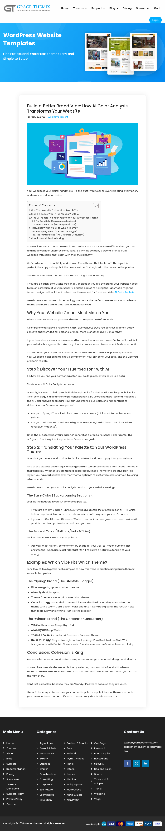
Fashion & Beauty (77, 743)
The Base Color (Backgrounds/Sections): (56, 221)
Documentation (15, 769)
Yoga (97, 799)
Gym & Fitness (75, 758)
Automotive (47, 753)
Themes (78, 8)
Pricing (127, 8)
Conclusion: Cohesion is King (47, 238)
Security (99, 763)
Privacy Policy (14, 799)
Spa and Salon (103, 769)
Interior (71, 769)
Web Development (58, 116)
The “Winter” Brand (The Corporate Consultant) (60, 234)
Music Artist (74, 789)
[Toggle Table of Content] (94, 206)
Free (69, 748)
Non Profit (73, 800)
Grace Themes (33, 823)
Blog (112, 8)
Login (155, 20)
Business (45, 763)
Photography (102, 753)
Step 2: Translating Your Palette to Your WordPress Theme (64, 217)
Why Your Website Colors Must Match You (54, 210)
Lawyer (71, 774)
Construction (48, 774)
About (10, 753)
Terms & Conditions (12, 786)
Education (46, 800)
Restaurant (101, 758)
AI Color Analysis (124, 292)
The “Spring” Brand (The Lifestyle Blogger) (56, 231)
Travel (98, 788)
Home (65, 8)
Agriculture (46, 743)
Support (96, 8)
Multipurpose (74, 784)
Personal (99, 748)
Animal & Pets (48, 748)
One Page (100, 743)
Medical (71, 779)
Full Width (72, 753)
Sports (98, 774)
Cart (157, 8)
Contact (11, 804)
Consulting (46, 779)
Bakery (44, 758)
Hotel (70, 763)
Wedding (99, 793)
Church (44, 769)
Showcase (143, 8)
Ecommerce (47, 794)
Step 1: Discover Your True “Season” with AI (55, 214)
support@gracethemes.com (141, 742)
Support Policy (15, 793)
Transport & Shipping (101, 781)
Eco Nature (46, 789)
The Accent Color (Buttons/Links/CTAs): (56, 224)
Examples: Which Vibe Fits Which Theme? (54, 228)
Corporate (46, 784)
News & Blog (74, 794)
